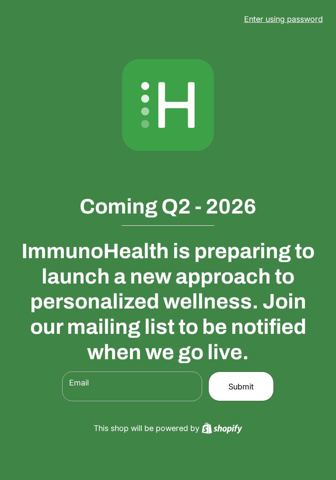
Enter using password (283, 19)
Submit (241, 386)
